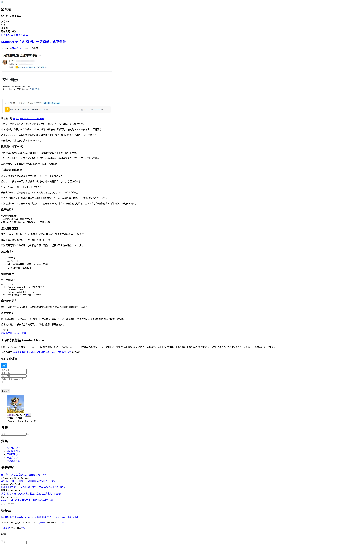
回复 (28, 415)
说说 (8, 35)
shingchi (10, 415)
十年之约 (5, 528)
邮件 (24, 333)
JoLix (61, 523)
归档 (13, 35)
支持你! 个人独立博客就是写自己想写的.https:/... (24, 474)
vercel (17, 333)
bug (3, 517)
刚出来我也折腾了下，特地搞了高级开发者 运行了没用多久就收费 (33, 487)
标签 (18, 35)
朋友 (23, 35)
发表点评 (5, 391)
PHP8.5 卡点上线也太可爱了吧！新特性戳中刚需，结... (27, 500)
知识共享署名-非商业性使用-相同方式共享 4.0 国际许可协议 (42, 352)
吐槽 (44, 517)
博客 (70, 517)
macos (27, 517)
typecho (20, 517)
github (75, 517)
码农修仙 (16, 48)
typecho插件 (36, 517)
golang (59, 517)
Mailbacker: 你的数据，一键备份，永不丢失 (33, 42)
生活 (49, 517)
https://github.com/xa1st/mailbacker (28, 118)
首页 (3, 35)
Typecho (41, 523)
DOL (23, 528)
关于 (28, 35)
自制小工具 (6, 333)
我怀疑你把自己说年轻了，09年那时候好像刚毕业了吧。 (28, 481)
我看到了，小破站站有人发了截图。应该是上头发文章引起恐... (31, 493)
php (54, 517)
